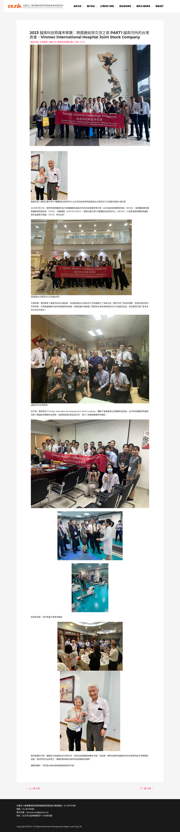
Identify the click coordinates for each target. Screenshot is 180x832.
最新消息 (35, 42)
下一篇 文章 (147, 788)
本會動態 (44, 42)
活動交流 (52, 42)
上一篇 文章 (33, 788)
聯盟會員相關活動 (65, 42)
